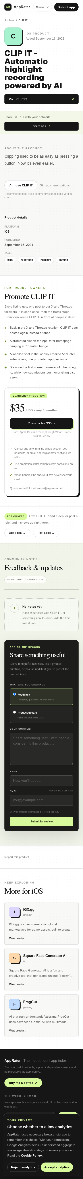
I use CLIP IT (21, 185)
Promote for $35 (42, 423)
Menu (40, 7)
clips (10, 259)
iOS (7, 231)
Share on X (41, 126)
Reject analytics (23, 1167)
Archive (9, 20)
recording (27, 259)
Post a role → (46, 532)
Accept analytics (56, 1167)
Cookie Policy (31, 1155)
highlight (46, 259)
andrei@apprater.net (50, 488)
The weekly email (20, 1096)
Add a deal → (17, 532)
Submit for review (42, 821)
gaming (63, 259)
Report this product (16, 857)
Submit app (66, 7)
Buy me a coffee (23, 1082)
